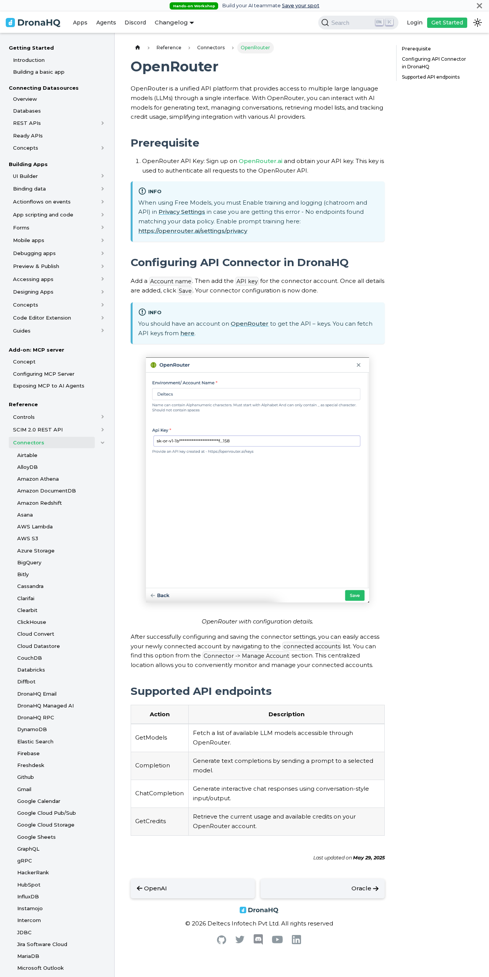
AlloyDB (27, 467)
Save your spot (300, 5)
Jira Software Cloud (42, 944)
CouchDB (29, 658)
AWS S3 (27, 538)
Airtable (27, 455)
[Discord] (258, 942)
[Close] (479, 5)
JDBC (24, 932)
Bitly (23, 574)
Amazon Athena (38, 479)
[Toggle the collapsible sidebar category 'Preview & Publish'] (102, 266)
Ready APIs (28, 135)
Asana (25, 515)
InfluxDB (28, 896)
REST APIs (27, 123)
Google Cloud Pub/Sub (46, 813)
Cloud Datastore (38, 646)
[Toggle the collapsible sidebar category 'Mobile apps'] (102, 240)
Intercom (29, 920)
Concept (24, 362)
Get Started (447, 22)
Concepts (25, 148)
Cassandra (30, 586)
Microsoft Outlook (40, 968)
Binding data (29, 189)
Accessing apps (33, 279)
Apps (80, 22)
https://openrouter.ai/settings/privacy (192, 230)
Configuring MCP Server (43, 374)
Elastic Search (35, 741)
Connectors (28, 442)
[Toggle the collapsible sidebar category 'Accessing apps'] (102, 279)
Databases (27, 111)
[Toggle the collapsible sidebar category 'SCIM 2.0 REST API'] (102, 429)
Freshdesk (30, 765)
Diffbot (26, 681)
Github (25, 777)
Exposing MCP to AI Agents (48, 386)
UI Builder (25, 176)
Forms (21, 227)
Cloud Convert (35, 634)
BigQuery (29, 562)
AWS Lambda (35, 526)
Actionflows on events (42, 202)
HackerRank (33, 872)
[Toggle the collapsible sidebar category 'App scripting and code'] (102, 214)
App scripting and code (43, 215)
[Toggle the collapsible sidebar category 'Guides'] (102, 330)
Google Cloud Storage (45, 825)
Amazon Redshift (39, 503)
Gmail (24, 789)
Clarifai (25, 598)
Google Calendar (38, 801)
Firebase (28, 753)
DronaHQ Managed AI (45, 705)
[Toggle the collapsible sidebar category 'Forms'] (102, 227)
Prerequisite (416, 49)
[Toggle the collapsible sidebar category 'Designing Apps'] (102, 291)
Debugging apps (34, 253)
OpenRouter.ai (260, 161)
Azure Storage (36, 550)
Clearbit (27, 610)
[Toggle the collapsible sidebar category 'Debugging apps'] (102, 253)
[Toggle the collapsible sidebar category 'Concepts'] (102, 147)
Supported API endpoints (431, 77)
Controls (24, 417)
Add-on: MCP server (36, 350)
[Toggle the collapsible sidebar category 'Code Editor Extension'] (102, 317)
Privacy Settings (182, 211)
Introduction (29, 60)
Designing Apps (33, 292)
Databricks (31, 670)
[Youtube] (277, 941)
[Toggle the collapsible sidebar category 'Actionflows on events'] (102, 201)
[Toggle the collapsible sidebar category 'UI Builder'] (102, 176)
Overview (25, 99)
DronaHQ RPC (35, 717)
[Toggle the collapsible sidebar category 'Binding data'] (102, 188)
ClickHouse (31, 622)
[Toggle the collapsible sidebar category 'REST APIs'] (102, 123)
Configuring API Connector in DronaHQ (434, 62)
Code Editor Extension (42, 318)
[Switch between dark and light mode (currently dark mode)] (477, 22)
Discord (135, 22)
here (187, 333)
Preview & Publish (36, 266)
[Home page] (137, 47)
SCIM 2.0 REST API (38, 429)
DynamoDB (32, 729)
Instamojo (30, 908)
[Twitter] (239, 941)
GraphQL (28, 849)
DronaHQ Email (37, 694)
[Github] (221, 942)
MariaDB (28, 956)
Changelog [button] (171, 22)
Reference (23, 404)
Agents (106, 22)
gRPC (24, 860)
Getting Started (31, 48)
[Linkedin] (296, 942)
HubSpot (28, 885)
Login (415, 22)
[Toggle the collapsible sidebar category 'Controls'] (102, 417)
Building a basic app (39, 72)
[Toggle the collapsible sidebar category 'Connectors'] (102, 442)
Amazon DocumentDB (46, 491)
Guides (22, 331)
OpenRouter (250, 323)
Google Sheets (36, 837)
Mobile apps (28, 240)
